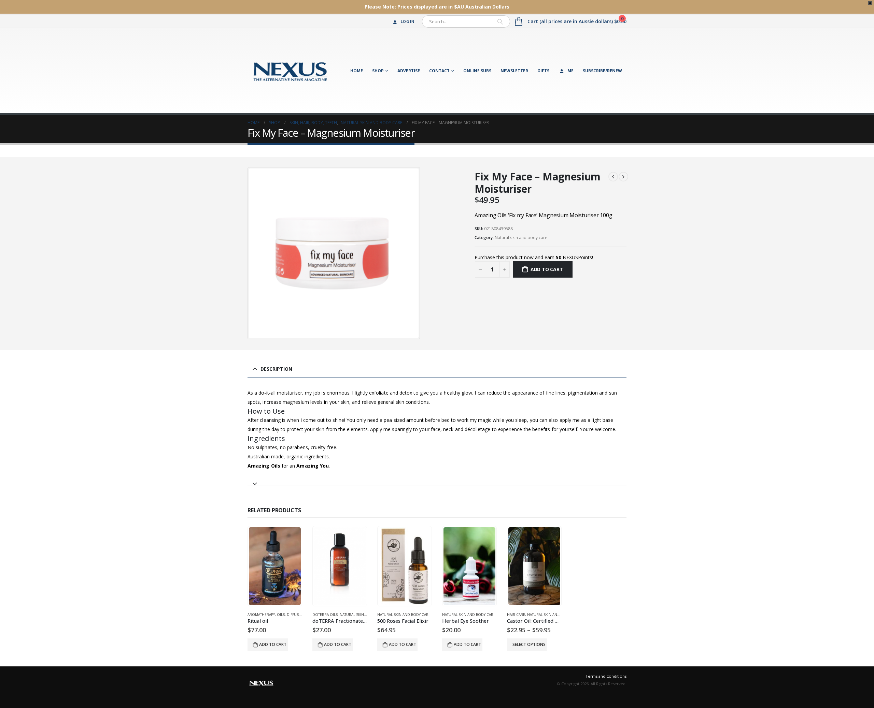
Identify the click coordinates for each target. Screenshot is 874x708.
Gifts (543, 71)
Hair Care (516, 614)
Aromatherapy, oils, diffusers (276, 614)
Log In (407, 21)
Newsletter (514, 71)
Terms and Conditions (606, 676)
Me (570, 71)
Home (356, 71)
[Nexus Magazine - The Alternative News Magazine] (290, 70)
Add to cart (547, 269)
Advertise (408, 71)
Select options (529, 644)
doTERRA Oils (325, 614)
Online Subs (477, 71)
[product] (275, 566)
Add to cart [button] (272, 644)
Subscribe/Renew (602, 71)
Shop (378, 71)
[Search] (500, 21)
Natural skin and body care (521, 237)
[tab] (437, 480)
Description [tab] (276, 369)
